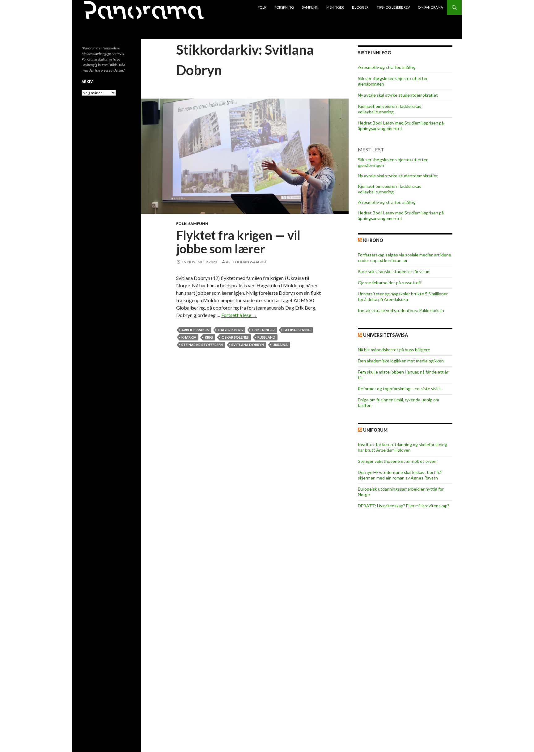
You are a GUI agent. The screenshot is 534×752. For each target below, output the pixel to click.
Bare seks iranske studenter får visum (394, 271)
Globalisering (297, 330)
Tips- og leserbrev (393, 7)
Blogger (360, 7)
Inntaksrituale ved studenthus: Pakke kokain (401, 310)
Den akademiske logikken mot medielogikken (401, 360)
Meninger (335, 7)
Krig (209, 337)
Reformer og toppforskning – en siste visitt (399, 388)
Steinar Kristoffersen (202, 345)
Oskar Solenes (235, 337)
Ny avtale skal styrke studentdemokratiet (398, 95)
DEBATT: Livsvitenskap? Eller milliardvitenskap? (403, 505)
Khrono (373, 240)
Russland (266, 337)
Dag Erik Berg (230, 330)
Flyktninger (263, 330)
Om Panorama (430, 7)
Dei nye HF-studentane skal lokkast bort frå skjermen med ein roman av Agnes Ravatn (400, 475)
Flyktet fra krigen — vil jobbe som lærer (238, 242)
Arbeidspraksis (195, 330)
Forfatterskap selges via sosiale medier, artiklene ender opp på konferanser (404, 257)
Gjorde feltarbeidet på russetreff (390, 282)
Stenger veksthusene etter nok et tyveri (397, 461)
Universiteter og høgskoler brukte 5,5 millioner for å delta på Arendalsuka (403, 296)
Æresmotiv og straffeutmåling (387, 67)
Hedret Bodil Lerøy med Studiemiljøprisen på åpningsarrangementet (401, 125)
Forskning (284, 7)
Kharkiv (188, 337)
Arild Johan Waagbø (246, 262)
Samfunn (310, 7)
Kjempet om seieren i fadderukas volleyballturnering (389, 109)
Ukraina (280, 345)
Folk (262, 7)
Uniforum (375, 430)
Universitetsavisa (385, 335)
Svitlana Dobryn (247, 345)
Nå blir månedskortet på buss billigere (394, 349)
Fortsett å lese (239, 315)
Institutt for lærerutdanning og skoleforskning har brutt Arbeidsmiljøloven (402, 447)
